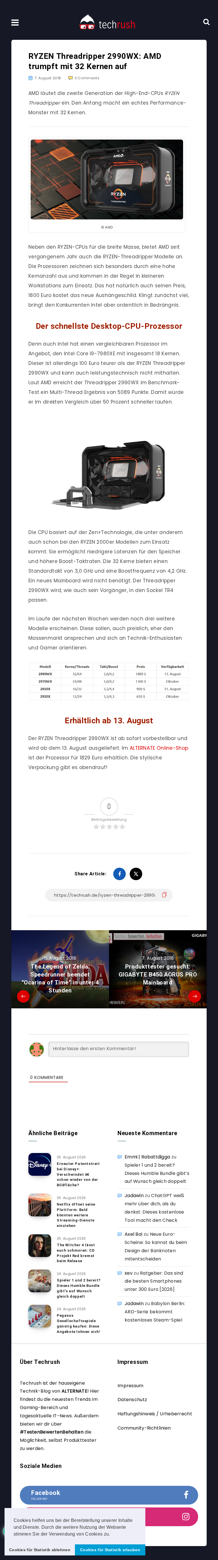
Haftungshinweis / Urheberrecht (155, 1414)
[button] (112, 1534)
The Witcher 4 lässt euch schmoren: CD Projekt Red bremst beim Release (76, 1253)
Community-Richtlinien (144, 1428)
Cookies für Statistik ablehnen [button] (39, 1549)
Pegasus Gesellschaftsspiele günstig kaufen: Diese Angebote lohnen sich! (78, 1323)
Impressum (131, 1385)
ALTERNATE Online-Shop (159, 748)
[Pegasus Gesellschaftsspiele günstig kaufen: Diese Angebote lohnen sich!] (39, 1316)
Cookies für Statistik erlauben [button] (110, 1549)
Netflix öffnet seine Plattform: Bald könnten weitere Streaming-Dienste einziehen (76, 1215)
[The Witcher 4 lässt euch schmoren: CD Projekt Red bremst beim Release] (39, 1245)
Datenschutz (132, 1399)
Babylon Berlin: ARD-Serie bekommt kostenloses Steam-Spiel (155, 1311)
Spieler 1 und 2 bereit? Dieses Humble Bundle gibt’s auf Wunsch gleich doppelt (78, 1288)
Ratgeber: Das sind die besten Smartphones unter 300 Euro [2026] (154, 1281)
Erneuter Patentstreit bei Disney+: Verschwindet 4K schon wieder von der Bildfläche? (78, 1174)
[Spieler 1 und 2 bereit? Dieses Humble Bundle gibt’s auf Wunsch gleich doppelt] (39, 1281)
